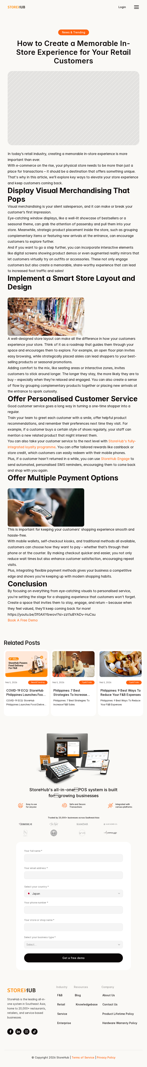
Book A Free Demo (23, 620)
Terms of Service (83, 1057)
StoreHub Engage (115, 459)
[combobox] (74, 893)
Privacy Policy (106, 1057)
